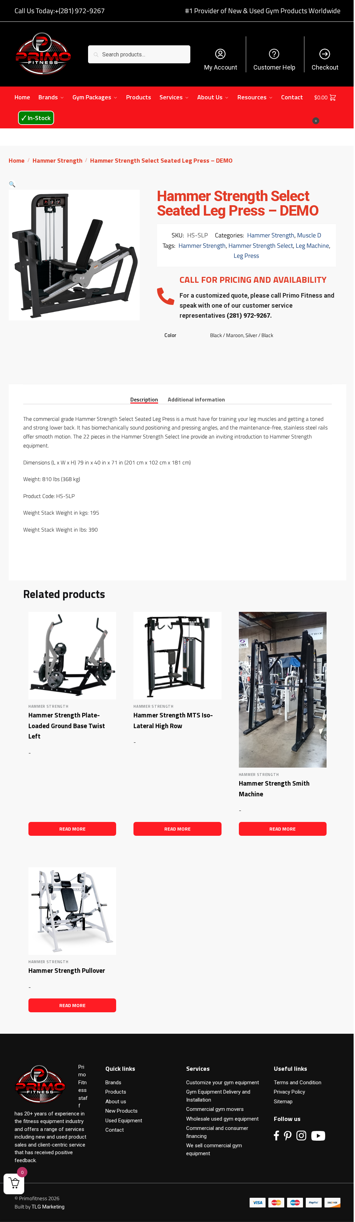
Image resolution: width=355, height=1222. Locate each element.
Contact (114, 1130)
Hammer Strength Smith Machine (274, 788)
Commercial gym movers (215, 1109)
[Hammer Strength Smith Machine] (283, 690)
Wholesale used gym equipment (222, 1119)
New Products (121, 1111)
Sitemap (283, 1101)
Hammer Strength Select (260, 245)
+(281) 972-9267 (80, 10)
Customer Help (274, 67)
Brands (113, 1082)
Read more (72, 828)
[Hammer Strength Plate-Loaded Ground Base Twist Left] (72, 655)
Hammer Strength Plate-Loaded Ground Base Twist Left (66, 725)
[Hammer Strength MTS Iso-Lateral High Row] (177, 655)
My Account (220, 67)
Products (115, 1092)
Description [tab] (144, 399)
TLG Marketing (48, 1207)
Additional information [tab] (196, 399)
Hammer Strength (58, 160)
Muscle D (309, 235)
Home (17, 160)
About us (115, 1101)
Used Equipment (123, 1120)
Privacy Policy (289, 1092)
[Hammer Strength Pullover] (72, 911)
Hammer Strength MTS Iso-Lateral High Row (173, 720)
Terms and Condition (297, 1082)
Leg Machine (312, 245)
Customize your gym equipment (222, 1082)
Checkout (325, 67)
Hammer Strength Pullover (66, 970)
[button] (12, 184)
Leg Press (246, 255)
